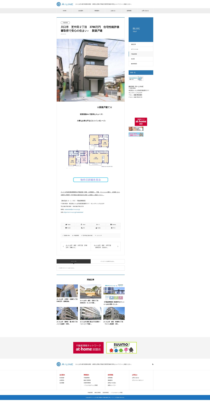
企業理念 (62, 380)
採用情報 (129, 10)
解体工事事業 (87, 380)
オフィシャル (134, 49)
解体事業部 (134, 63)
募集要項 (110, 380)
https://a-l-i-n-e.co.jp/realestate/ (73, 212)
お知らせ (113, 10)
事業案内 (97, 10)
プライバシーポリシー (138, 380)
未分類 (133, 59)
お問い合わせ (145, 10)
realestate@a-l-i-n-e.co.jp (72, 209)
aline (69, 235)
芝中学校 (85, 235)
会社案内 (80, 10)
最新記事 (133, 44)
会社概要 (62, 383)
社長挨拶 (62, 377)
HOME (64, 10)
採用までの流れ (112, 383)
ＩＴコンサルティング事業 (91, 385)
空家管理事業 (87, 383)
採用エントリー (112, 385)
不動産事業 (134, 54)
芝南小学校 (89, 235)
